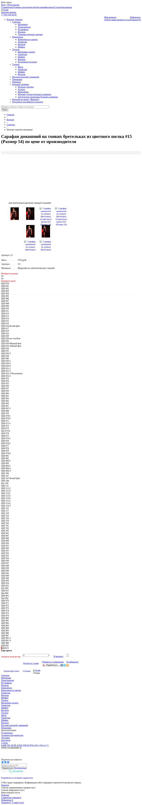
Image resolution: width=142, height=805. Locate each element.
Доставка (40, 7)
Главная (10, 114)
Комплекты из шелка (28, 39)
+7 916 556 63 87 (9, 15)
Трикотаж (22, 42)
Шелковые (23, 24)
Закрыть (5, 785)
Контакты (49, 7)
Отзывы (27, 671)
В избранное (72, 662)
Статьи (57, 7)
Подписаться (20, 768)
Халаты (15, 49)
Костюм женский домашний (25, 77)
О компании (7, 7)
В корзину (58, 656)
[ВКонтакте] (61, 665)
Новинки (16, 82)
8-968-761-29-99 (8, 745)
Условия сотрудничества (24, 7)
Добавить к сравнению (53, 662)
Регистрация (13, 5)
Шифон (21, 47)
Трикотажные (24, 27)
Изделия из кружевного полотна (27, 102)
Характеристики (11, 671)
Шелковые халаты (26, 52)
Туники (15, 64)
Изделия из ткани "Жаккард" (26, 99)
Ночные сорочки (26, 87)
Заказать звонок (8, 12)
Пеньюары (17, 79)
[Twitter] (64, 665)
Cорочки (16, 22)
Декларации (66, 7)
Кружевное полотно (27, 62)
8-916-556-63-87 (24, 745)
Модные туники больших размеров (34, 94)
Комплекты (17, 37)
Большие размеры (20, 84)
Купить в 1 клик (31, 663)
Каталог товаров (14, 19)
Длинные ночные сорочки (30, 34)
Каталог (10, 119)
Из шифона (23, 29)
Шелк (20, 67)
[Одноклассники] (67, 665)
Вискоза (21, 32)
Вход (3, 5)
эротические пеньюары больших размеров (38, 97)
